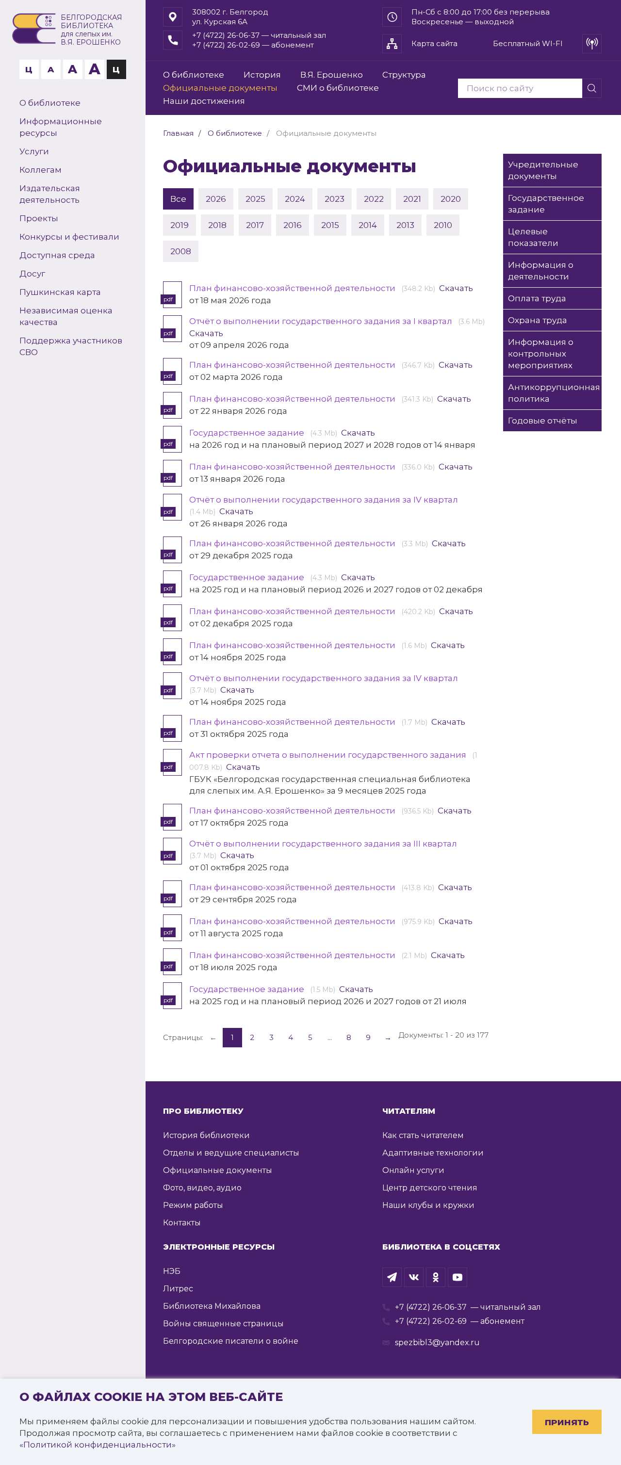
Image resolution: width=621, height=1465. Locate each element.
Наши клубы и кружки (428, 1205)
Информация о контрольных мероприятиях (540, 353)
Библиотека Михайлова (212, 1306)
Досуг (32, 273)
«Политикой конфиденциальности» (97, 1444)
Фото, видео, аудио (202, 1187)
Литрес (178, 1288)
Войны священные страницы (223, 1323)
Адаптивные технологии (433, 1152)
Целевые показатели (533, 237)
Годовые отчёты (542, 420)
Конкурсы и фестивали (69, 237)
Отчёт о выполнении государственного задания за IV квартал (324, 500)
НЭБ (171, 1271)
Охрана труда (537, 320)
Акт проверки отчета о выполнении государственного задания (328, 755)
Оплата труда (537, 298)
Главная (178, 133)
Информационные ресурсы (60, 127)
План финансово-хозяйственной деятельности (293, 288)
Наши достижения (204, 101)
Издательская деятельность (49, 194)
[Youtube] (457, 1277)
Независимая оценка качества (66, 316)
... (329, 1037)
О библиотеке (50, 103)
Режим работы (193, 1205)
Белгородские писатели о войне (230, 1341)
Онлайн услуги (413, 1170)
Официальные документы (220, 88)
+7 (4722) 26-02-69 (431, 1321)
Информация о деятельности (540, 270)
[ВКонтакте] (414, 1277)
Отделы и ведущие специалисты (231, 1152)
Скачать (456, 288)
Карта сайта (434, 43)
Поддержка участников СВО (70, 346)
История (262, 75)
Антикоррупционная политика (554, 393)
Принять (567, 1422)
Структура (404, 75)
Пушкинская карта (60, 292)
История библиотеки (206, 1135)
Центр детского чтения (429, 1187)
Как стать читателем (423, 1135)
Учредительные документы (543, 170)
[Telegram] (392, 1277)
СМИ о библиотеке (338, 88)
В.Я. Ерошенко (331, 75)
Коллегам (40, 170)
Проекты (38, 218)
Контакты (182, 1222)
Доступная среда (57, 255)
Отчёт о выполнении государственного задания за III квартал (324, 843)
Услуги (34, 151)
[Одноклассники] (435, 1277)
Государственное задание (247, 433)
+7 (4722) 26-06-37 (431, 1307)
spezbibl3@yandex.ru (437, 1342)
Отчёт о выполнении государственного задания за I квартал (321, 321)
